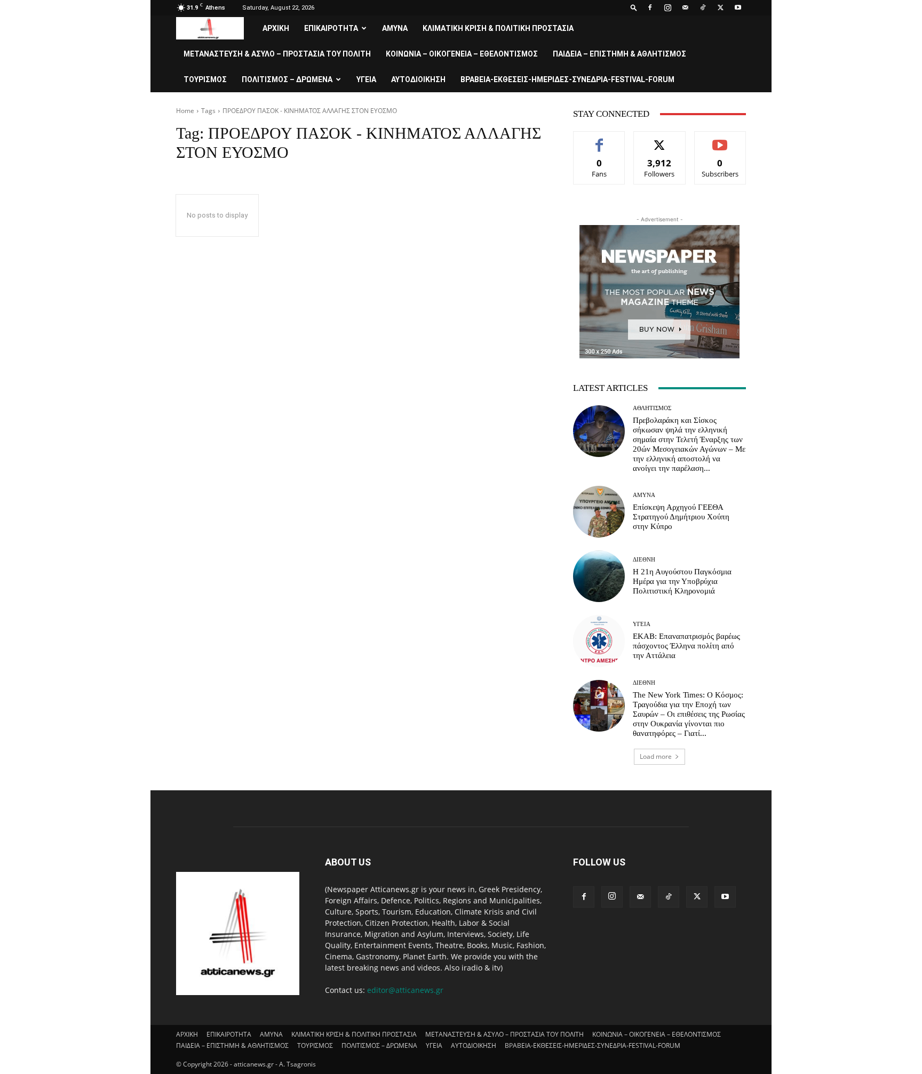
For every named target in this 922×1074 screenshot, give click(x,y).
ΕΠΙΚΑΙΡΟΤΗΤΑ (331, 28)
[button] (634, 7)
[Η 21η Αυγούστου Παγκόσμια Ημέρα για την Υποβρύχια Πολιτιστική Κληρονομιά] (599, 576)
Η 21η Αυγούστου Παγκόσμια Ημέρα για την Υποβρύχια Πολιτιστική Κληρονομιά (682, 581)
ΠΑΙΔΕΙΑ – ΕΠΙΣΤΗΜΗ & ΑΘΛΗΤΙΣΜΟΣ (619, 54)
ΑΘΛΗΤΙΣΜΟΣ (652, 408)
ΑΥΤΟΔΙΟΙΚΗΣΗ (418, 79)
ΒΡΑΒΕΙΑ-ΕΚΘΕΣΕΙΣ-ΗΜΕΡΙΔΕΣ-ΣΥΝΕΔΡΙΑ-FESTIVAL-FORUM (567, 79)
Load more (656, 756)
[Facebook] (650, 7)
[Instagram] (667, 7)
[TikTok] (703, 7)
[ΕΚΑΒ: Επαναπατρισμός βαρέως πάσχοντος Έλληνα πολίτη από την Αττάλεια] (599, 641)
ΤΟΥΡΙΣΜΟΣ (205, 79)
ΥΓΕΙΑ (366, 79)
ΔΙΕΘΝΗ (644, 560)
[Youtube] (738, 7)
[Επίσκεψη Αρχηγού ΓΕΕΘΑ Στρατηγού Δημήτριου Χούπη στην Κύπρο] (599, 512)
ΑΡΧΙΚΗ (276, 28)
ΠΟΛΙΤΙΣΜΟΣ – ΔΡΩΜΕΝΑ (287, 79)
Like (599, 139)
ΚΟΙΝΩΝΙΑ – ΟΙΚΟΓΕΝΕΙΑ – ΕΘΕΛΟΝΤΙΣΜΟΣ (462, 54)
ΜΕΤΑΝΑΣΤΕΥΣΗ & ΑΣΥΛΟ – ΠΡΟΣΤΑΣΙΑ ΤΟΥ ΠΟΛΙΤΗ (277, 54)
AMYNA (395, 28)
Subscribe (720, 139)
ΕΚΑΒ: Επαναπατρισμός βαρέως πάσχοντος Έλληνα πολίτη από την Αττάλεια (686, 646)
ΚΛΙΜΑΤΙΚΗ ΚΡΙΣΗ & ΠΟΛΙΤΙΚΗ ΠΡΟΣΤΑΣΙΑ (498, 28)
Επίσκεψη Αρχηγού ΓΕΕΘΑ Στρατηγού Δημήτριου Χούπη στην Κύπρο (681, 517)
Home (185, 110)
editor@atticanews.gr (405, 990)
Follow (659, 139)
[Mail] (685, 7)
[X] (720, 7)
